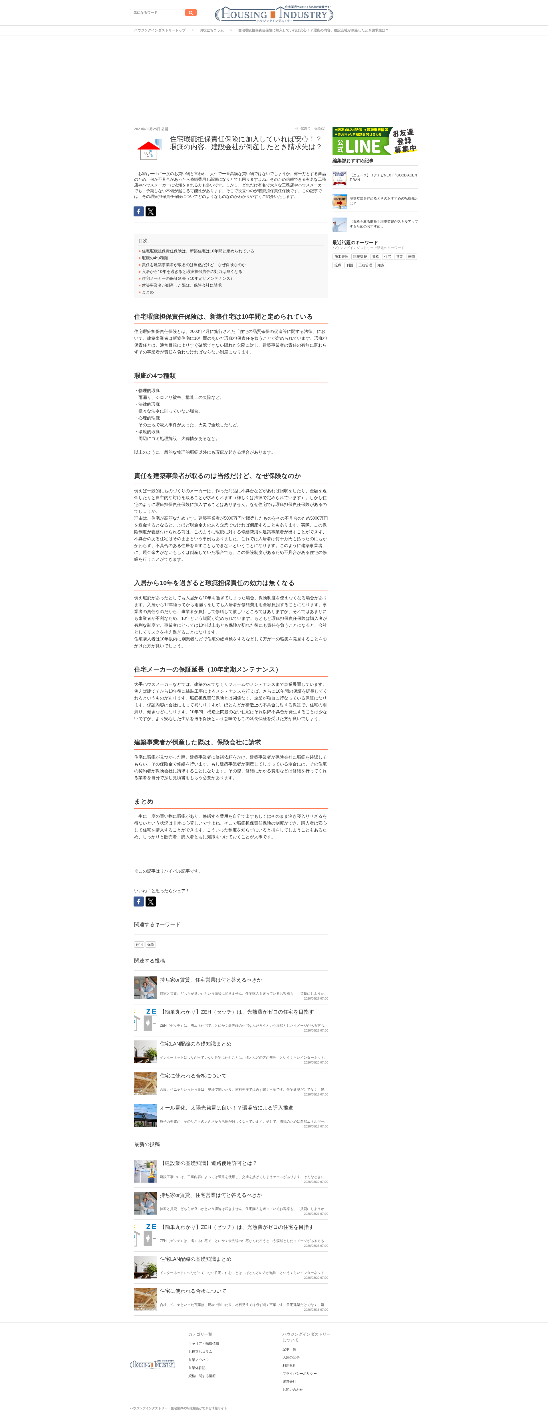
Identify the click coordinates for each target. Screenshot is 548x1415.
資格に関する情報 (202, 1376)
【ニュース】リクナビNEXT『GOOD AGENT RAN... (383, 177)
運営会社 (289, 1382)
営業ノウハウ (198, 1360)
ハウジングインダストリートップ (160, 30)
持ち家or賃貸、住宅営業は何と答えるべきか (211, 980)
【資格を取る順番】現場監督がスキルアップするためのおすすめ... (384, 224)
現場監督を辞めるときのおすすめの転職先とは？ (384, 200)
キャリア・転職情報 (203, 1344)
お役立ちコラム (212, 30)
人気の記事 (291, 1357)
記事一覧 (289, 1349)
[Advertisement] (274, 78)
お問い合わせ (293, 1390)
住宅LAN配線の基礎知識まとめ (195, 1044)
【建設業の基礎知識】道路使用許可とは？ (208, 1163)
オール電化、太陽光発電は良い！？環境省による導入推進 (226, 1108)
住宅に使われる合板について (193, 1076)
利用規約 (289, 1366)
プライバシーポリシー (300, 1374)
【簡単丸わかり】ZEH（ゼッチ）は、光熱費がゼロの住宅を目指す (237, 1012)
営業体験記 (197, 1368)
